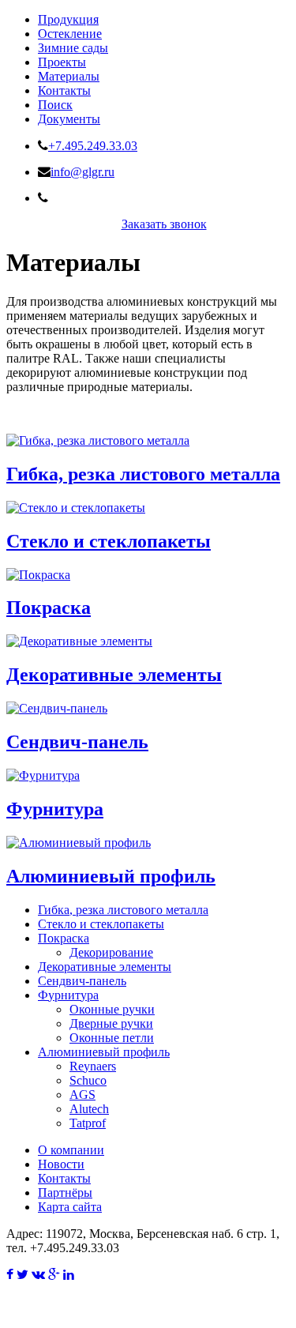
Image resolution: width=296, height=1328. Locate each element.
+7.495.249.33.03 (92, 145)
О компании (71, 1150)
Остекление (70, 33)
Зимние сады (73, 48)
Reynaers (92, 1066)
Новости (61, 1164)
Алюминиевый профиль (110, 876)
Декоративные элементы (114, 674)
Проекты (62, 62)
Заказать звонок (164, 224)
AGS (82, 1094)
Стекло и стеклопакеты (108, 541)
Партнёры (65, 1192)
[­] (9, 1274)
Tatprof (87, 1123)
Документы (69, 119)
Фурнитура (54, 809)
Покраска (48, 607)
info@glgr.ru (82, 172)
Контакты (64, 90)
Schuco (88, 1080)
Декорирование (111, 952)
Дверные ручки (111, 1023)
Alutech (89, 1108)
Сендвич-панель (77, 742)
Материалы (68, 76)
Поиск (55, 104)
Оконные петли (111, 1037)
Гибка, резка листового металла (143, 474)
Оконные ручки (112, 1009)
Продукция (68, 19)
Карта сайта (70, 1206)
